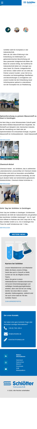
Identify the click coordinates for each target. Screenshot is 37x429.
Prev (3, 23)
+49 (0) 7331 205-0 (15, 328)
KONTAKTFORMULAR (16, 340)
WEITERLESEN (5, 140)
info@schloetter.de (14, 334)
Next (34, 23)
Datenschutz (20, 362)
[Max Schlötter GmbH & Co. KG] (29, 2)
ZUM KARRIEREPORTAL (13, 301)
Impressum (19, 360)
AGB (17, 368)
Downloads (19, 366)
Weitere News (18, 234)
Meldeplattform (20, 370)
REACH (18, 364)
